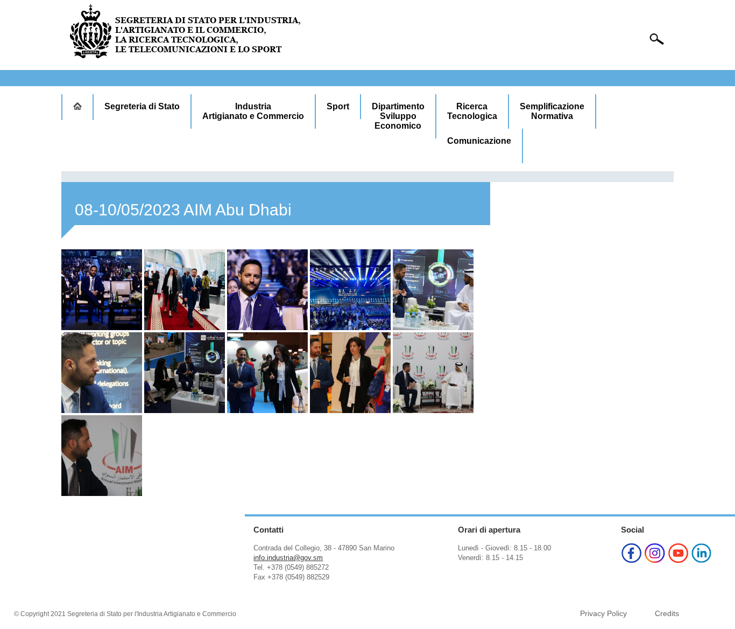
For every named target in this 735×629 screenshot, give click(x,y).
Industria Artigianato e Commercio (253, 111)
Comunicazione (479, 140)
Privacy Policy (603, 613)
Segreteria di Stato (142, 106)
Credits (667, 613)
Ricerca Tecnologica (472, 111)
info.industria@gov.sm (288, 558)
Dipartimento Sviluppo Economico (398, 116)
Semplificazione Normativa (552, 111)
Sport (338, 106)
